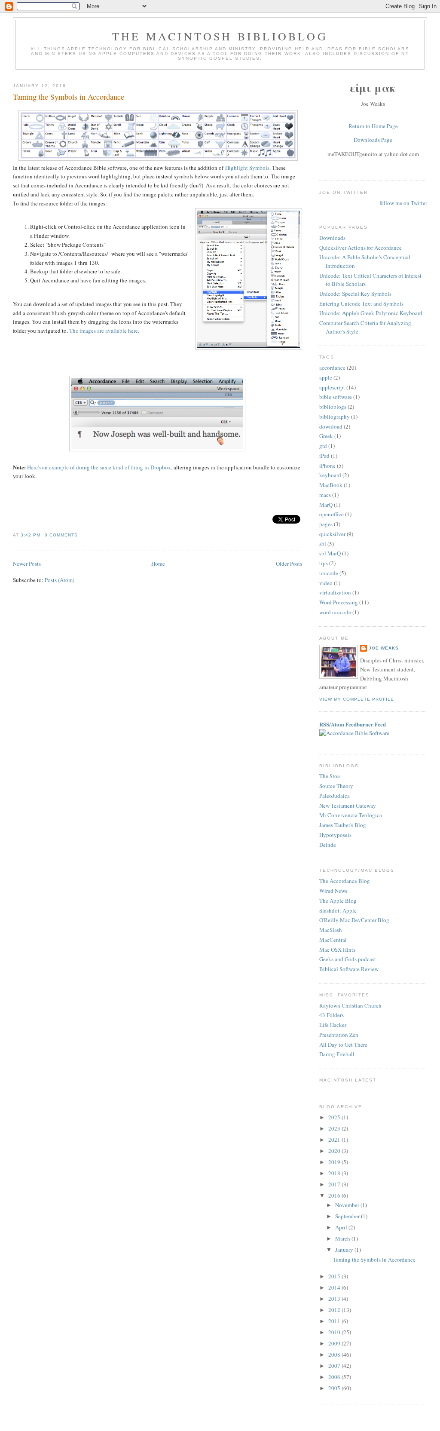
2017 (335, 1184)
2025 (335, 1117)
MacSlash (330, 930)
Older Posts (289, 563)
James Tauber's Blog (342, 825)
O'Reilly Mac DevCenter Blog (354, 920)
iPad (324, 456)
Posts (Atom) (59, 580)
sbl (322, 544)
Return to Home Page (373, 126)
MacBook (330, 485)
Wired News (333, 891)
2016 (335, 1195)
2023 (335, 1128)
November (348, 1205)
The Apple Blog (338, 900)
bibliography (334, 416)
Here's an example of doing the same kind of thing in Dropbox (99, 467)
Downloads (332, 238)
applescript (332, 387)
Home (158, 563)
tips (323, 563)
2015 (335, 1276)
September (348, 1216)
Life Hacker (332, 1025)
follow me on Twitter (403, 203)
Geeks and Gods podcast (347, 959)
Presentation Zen (338, 1035)
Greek (326, 436)
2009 (335, 1343)
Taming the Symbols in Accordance (68, 97)
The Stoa (329, 776)
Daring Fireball (336, 1054)
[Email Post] (80, 535)
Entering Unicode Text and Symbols (361, 303)
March (343, 1238)
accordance (332, 367)
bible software (335, 397)
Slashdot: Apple (338, 910)
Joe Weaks (384, 648)
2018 (335, 1173)
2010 (335, 1332)
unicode (328, 573)
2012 (335, 1310)
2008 (335, 1354)
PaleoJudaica (334, 796)
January (344, 1249)
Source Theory (336, 786)
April (341, 1227)
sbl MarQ (330, 553)
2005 (335, 1388)
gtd (323, 446)
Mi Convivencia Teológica (350, 815)
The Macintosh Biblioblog (220, 36)
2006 (335, 1377)
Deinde (327, 845)
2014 (335, 1287)
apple (325, 377)
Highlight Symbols (247, 168)
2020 (335, 1151)
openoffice (331, 514)
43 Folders (331, 1015)
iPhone (327, 465)
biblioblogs (332, 407)
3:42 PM (30, 535)
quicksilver (332, 534)
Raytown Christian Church (350, 1005)
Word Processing (338, 602)
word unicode (335, 612)
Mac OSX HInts (337, 949)
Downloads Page (373, 140)
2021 (335, 1139)
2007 (335, 1366)
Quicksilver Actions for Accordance (360, 247)
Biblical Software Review (349, 969)
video (326, 583)
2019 (335, 1162)
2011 (335, 1321)
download (330, 426)
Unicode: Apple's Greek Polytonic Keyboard (370, 313)
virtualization (335, 592)
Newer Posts (27, 563)
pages (326, 524)
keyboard (330, 475)
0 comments (61, 535)
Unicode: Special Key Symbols (355, 293)
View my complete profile (356, 699)
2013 (335, 1298)
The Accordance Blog (344, 881)
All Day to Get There (343, 1044)
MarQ (326, 505)
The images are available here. (104, 330)
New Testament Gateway (347, 805)
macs (325, 495)
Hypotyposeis (335, 835)
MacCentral (333, 940)
